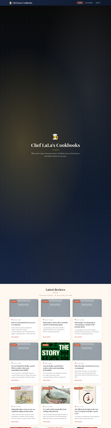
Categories (89, 3)
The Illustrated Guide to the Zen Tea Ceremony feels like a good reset (86, 411)
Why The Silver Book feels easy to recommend (87, 367)
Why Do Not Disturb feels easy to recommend (23, 323)
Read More (15, 337)
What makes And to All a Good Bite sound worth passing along (55, 323)
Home (80, 3)
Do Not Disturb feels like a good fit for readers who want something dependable (23, 368)
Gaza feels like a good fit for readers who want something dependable (53, 368)
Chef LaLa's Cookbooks (20, 2)
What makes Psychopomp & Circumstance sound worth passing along (85, 324)
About (98, 3)
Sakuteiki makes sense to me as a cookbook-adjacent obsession (23, 410)
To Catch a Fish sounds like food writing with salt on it (54, 410)
